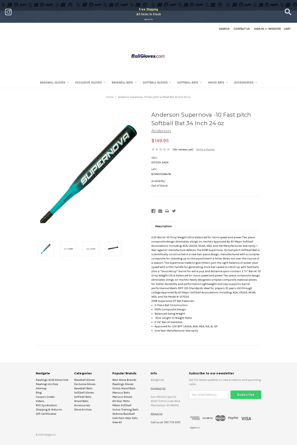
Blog (39, 392)
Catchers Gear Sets (125, 418)
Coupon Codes (45, 397)
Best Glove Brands (124, 380)
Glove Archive (83, 409)
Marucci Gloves (122, 397)
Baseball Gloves (53, 82)
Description (163, 226)
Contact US (242, 28)
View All (117, 422)
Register (274, 28)
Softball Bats (188, 82)
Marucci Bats (121, 392)
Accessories (244, 82)
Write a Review (205, 149)
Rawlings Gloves (123, 384)
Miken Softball (121, 405)
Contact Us (158, 388)
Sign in (259, 28)
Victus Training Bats (125, 409)
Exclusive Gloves (89, 82)
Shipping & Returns (49, 409)
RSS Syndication (46, 405)
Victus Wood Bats (124, 388)
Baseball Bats (123, 82)
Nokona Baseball (123, 414)
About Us (148, 19)
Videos (40, 401)
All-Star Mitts (121, 401)
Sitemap (41, 388)
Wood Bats (216, 82)
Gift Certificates (46, 414)
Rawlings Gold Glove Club (52, 380)
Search (224, 28)
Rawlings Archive (47, 384)
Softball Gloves (156, 82)
